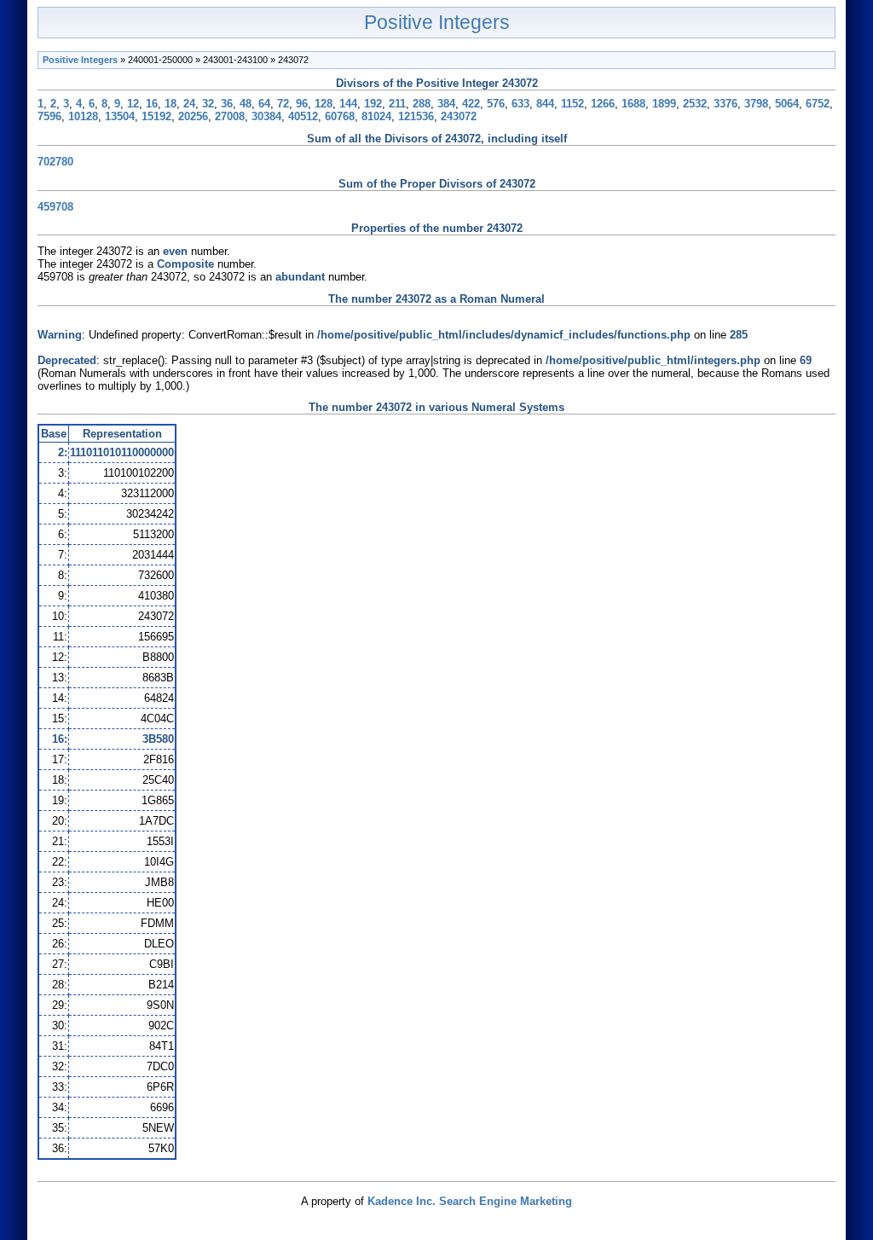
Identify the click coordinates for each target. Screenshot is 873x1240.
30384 (266, 116)
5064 (787, 103)
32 (208, 103)
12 (133, 103)
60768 (340, 116)
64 (264, 103)
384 (446, 103)
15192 (156, 116)
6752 (818, 103)
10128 (83, 116)
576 (496, 103)
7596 (49, 116)
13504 (120, 116)
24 (189, 103)
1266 (603, 103)
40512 (303, 116)
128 (323, 103)
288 (422, 103)
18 (170, 103)
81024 (376, 116)
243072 (459, 116)
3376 (725, 103)
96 (302, 103)
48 (245, 103)
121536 (416, 116)
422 (471, 103)
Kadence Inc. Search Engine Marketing (469, 1201)
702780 (55, 161)
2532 (695, 103)
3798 (756, 103)
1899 (664, 103)
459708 (55, 206)
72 (283, 103)
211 (397, 103)
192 (373, 103)
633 (520, 103)
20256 (193, 116)
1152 (572, 103)
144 (348, 103)
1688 (633, 103)
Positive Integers (437, 22)
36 (227, 103)
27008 (230, 116)
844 (545, 103)
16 (152, 103)
